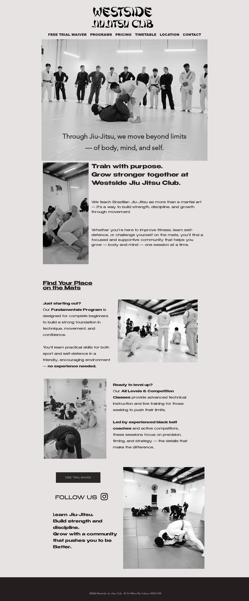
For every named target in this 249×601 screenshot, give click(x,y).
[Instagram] (104, 496)
